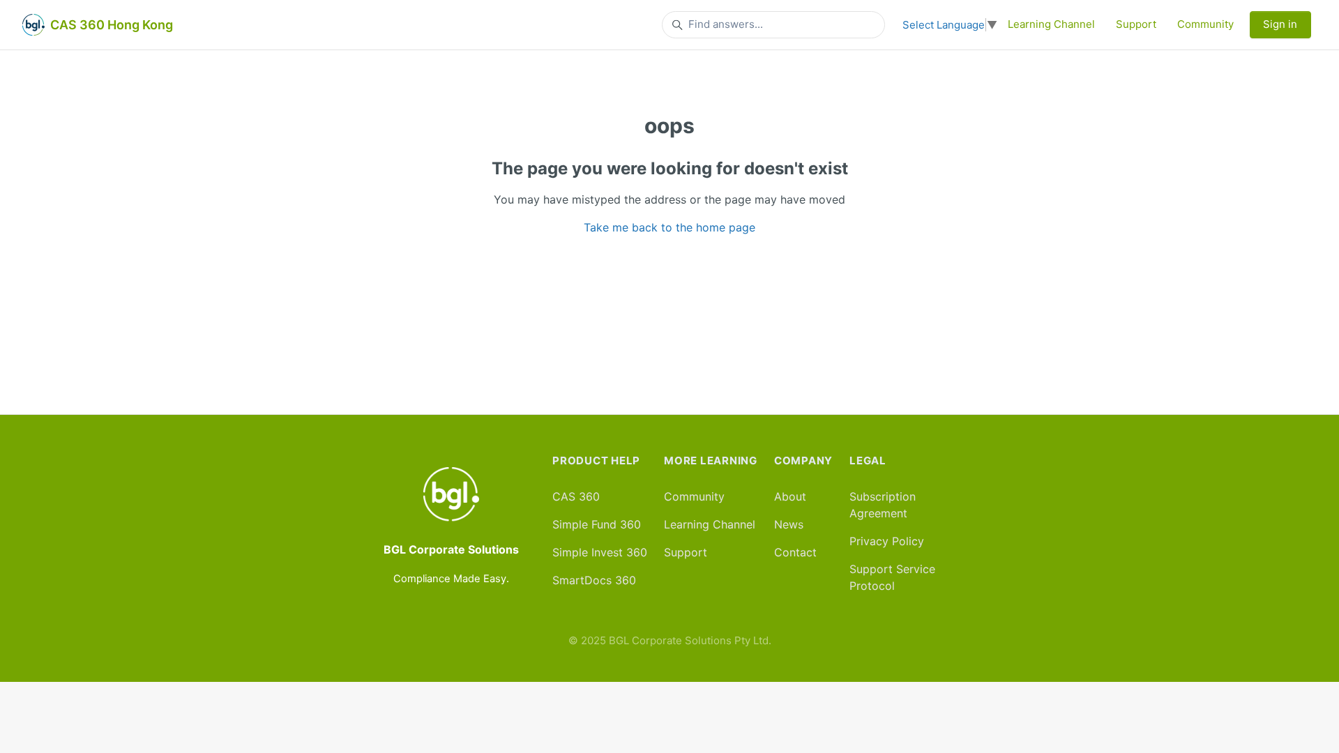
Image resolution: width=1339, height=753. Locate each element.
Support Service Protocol (892, 577)
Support (1136, 24)
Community (1205, 24)
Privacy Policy (886, 541)
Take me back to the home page (669, 227)
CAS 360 (576, 496)
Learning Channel (1051, 24)
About (790, 496)
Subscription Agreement (882, 504)
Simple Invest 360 (599, 552)
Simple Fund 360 (596, 524)
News (788, 524)
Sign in (1280, 24)
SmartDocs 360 (594, 580)
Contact (795, 552)
